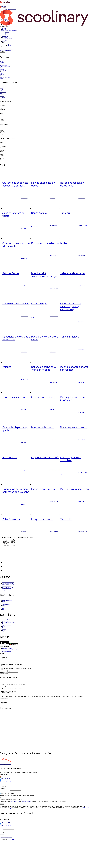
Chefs (3, 41)
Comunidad (4, 37)
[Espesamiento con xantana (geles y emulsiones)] (69, 299)
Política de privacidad (7, 648)
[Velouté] (11, 362)
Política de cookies (6, 651)
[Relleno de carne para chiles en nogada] (40, 362)
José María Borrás (54, 531)
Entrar (1, 30)
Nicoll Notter (24, 352)
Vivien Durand (24, 258)
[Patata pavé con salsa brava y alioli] (69, 392)
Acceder (1, 834)
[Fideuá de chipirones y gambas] (11, 422)
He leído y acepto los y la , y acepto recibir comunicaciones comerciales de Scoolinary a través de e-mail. (34, 801)
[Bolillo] (69, 238)
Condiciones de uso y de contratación (10, 650)
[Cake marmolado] (69, 332)
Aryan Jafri (23, 504)
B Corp (4, 630)
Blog (3, 608)
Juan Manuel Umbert (54, 470)
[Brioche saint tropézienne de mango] (40, 268)
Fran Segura (81, 349)
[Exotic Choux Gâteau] (40, 484)
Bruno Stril (23, 531)
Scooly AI (4, 605)
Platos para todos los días (8, 587)
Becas (3, 623)
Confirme (6, 698)
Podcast (4, 609)
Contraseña (3, 832)
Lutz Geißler (53, 352)
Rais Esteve (52, 198)
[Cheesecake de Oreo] (40, 392)
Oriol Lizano (81, 412)
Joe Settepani (81, 285)
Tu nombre (2, 786)
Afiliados (4, 631)
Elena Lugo (23, 228)
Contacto (4, 626)
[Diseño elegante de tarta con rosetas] (69, 362)
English (8, 44)
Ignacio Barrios (24, 379)
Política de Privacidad (26, 801)
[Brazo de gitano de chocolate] (69, 453)
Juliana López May (82, 225)
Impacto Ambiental (6, 625)
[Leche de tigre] (40, 299)
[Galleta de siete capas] (69, 268)
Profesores (5, 621)
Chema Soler (24, 285)
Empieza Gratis (13, 30)
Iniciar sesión (3, 49)
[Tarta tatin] (69, 514)
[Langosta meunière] (40, 514)
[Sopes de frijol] (40, 208)
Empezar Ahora (12, 9)
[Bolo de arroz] (11, 453)
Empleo (4, 629)
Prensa (4, 627)
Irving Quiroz (81, 255)
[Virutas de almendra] (11, 392)
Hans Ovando (81, 501)
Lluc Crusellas (24, 198)
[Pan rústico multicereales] (69, 484)
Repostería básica (6, 586)
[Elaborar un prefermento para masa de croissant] (11, 484)
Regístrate (11, 839)
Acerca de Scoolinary (7, 619)
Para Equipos (5, 36)
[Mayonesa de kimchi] (40, 422)
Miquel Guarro (24, 316)
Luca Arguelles (24, 470)
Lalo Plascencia (53, 382)
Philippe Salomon (82, 531)
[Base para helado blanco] (40, 238)
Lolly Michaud (53, 439)
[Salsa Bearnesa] (11, 514)
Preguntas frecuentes (7, 600)
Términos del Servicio (15, 801)
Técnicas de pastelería (7, 583)
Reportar (6, 673)
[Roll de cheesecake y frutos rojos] (69, 178)
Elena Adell (23, 409)
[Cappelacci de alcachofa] (40, 453)
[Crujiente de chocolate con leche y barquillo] (11, 178)
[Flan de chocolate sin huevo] (40, 178)
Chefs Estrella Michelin (7, 588)
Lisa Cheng (81, 382)
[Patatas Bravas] (11, 268)
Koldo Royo (23, 442)
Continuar (2, 803)
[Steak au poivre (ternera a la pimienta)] (11, 238)
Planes (3, 601)
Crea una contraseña (5, 791)
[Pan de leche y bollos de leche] (40, 332)
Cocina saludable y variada (8, 584)
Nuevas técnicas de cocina (8, 582)
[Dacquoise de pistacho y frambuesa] (11, 332)
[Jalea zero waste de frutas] (11, 208)
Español (4, 28)
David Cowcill (81, 198)
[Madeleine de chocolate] (11, 299)
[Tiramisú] (69, 208)
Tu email (2, 788)
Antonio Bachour (54, 288)
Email (1, 830)
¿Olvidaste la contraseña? (6, 837)
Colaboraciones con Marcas (8, 622)
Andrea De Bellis (53, 255)
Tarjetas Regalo (6, 604)
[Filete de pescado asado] (69, 422)
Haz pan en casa (6, 590)
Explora (4, 29)
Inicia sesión (12, 808)
